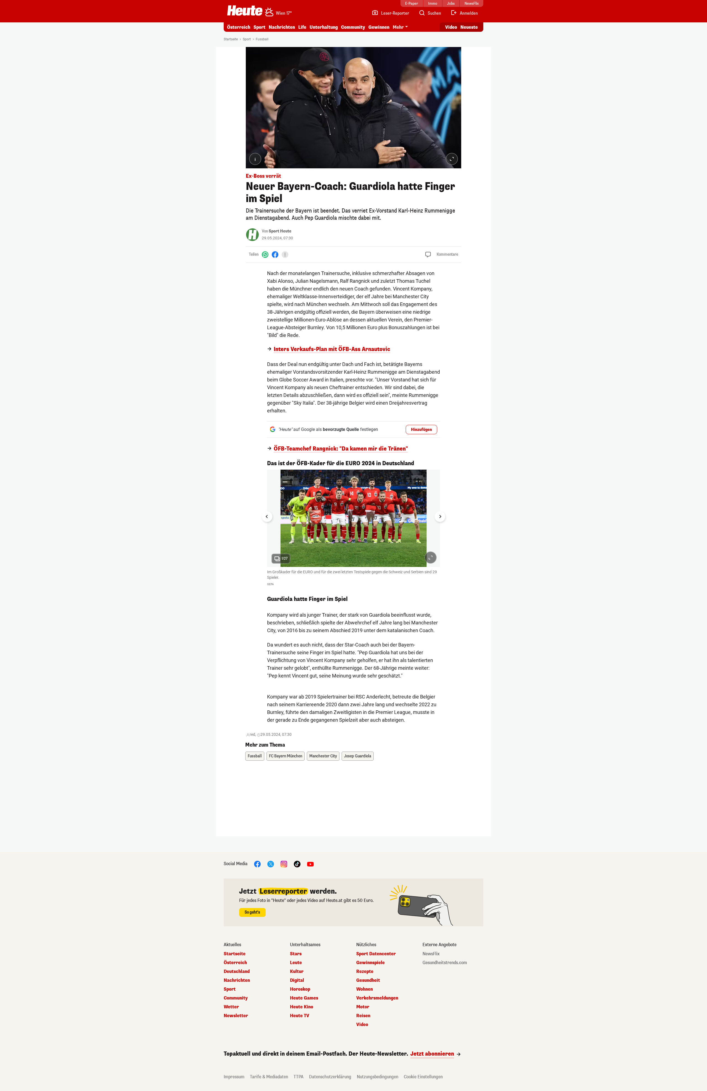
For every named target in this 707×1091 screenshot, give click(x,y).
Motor (362, 1007)
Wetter (231, 1007)
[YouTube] (310, 864)
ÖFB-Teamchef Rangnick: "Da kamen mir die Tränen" (341, 448)
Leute (296, 963)
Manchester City (323, 756)
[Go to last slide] (267, 516)
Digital (297, 980)
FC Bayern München (285, 756)
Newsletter (236, 1016)
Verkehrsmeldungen (377, 998)
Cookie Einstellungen (423, 1077)
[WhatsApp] (265, 254)
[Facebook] (275, 254)
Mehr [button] (398, 27)
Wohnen (364, 989)
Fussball (262, 39)
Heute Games (304, 998)
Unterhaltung (324, 27)
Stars (296, 954)
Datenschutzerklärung (330, 1077)
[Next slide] (440, 516)
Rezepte (364, 971)
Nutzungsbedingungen (377, 1077)
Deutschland (237, 971)
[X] (270, 864)
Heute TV (299, 1016)
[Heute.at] (245, 10)
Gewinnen (378, 27)
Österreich (238, 27)
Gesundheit (368, 980)
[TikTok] (297, 864)
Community (353, 27)
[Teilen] (285, 254)
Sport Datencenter (376, 954)
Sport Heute (280, 231)
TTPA (299, 1077)
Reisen (363, 1016)
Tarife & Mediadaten (269, 1077)
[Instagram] (284, 864)
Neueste (469, 27)
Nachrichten (237, 980)
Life (302, 27)
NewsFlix (431, 954)
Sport (259, 27)
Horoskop (300, 989)
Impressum (234, 1077)
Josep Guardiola (357, 756)
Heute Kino (301, 1007)
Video (451, 27)
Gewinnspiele (370, 963)
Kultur (297, 971)
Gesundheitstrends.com (445, 963)
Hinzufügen (421, 429)
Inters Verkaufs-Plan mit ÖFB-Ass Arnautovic (332, 349)
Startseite (231, 39)
